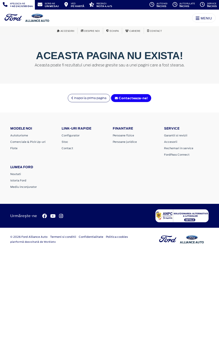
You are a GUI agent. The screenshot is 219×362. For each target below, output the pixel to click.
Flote (14, 148)
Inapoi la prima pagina (90, 98)
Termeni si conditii (63, 237)
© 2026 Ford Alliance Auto (28, 237)
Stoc (65, 142)
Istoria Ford (18, 180)
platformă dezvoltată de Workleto (33, 242)
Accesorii (170, 142)
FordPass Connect (176, 155)
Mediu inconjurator (23, 187)
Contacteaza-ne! (133, 98)
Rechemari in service (178, 148)
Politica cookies (117, 237)
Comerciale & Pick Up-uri (28, 142)
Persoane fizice (123, 135)
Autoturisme (19, 135)
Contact (67, 148)
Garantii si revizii (175, 135)
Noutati (15, 174)
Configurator (71, 135)
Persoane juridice (125, 142)
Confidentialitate (91, 237)
